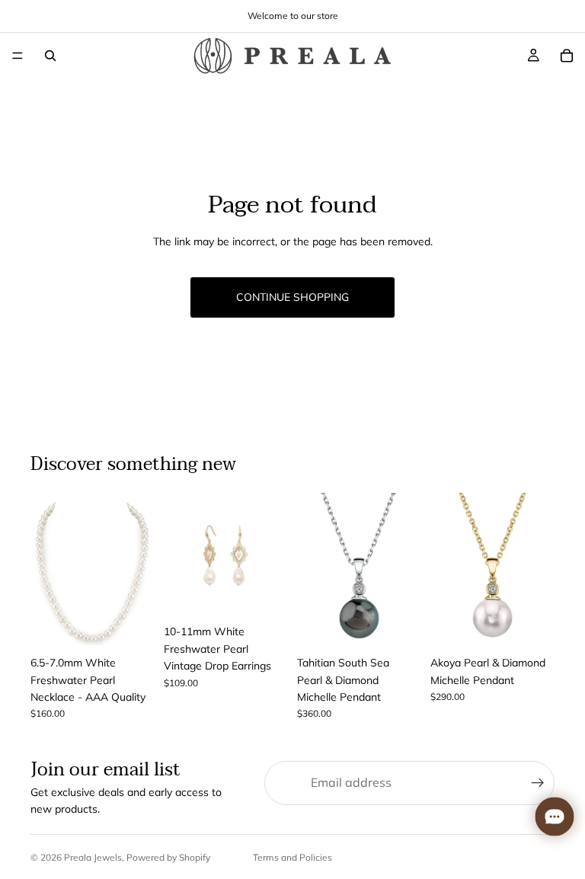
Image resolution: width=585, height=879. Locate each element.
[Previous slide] (47, 570)
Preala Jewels (93, 857)
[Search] (50, 55)
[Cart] (566, 55)
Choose (144, 624)
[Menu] (17, 55)
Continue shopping (292, 297)
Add (277, 593)
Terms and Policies (292, 857)
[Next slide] (138, 570)
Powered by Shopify (168, 857)
